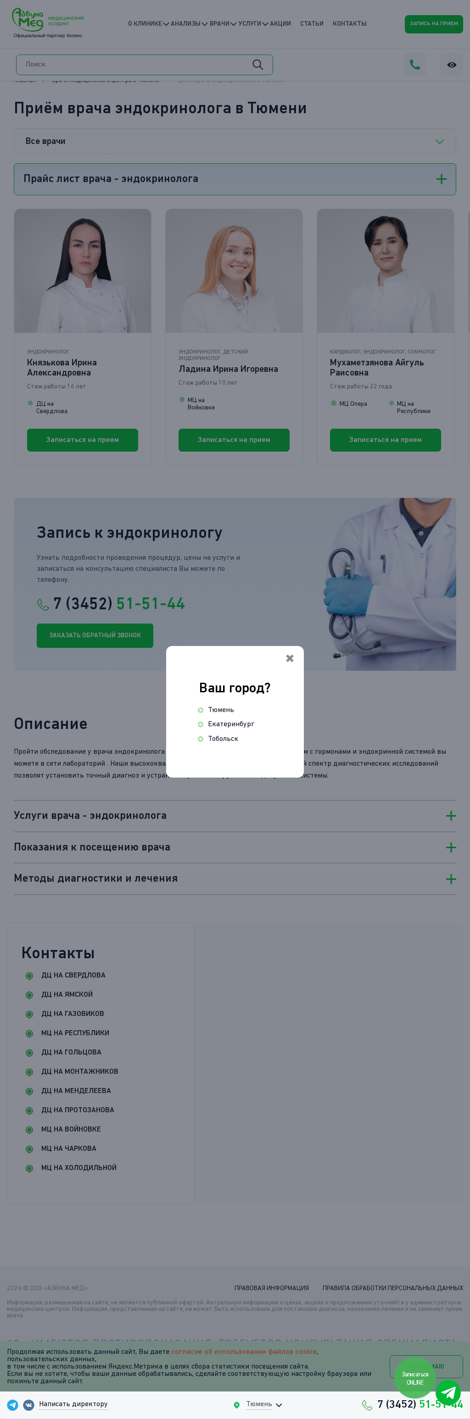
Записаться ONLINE (415, 1379)
